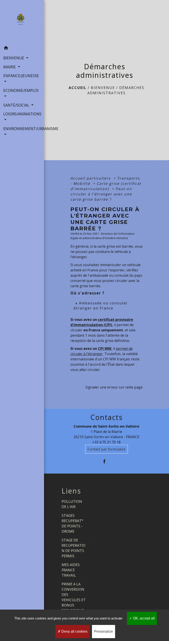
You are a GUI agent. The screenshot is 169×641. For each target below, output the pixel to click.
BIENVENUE (103, 87)
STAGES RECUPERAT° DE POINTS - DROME (72, 523)
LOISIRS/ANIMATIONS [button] (22, 113)
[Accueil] (22, 22)
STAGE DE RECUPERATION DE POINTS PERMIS (73, 548)
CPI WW (104, 348)
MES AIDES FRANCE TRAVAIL (71, 570)
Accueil (77, 87)
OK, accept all (143, 618)
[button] (22, 48)
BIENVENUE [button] (14, 57)
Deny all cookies (74, 631)
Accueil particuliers (91, 178)
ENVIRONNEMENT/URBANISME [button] (22, 128)
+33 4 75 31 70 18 (106, 442)
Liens (71, 491)
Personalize (103, 631)
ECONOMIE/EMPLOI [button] (21, 90)
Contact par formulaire (106, 449)
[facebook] (106, 461)
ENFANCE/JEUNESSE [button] (21, 75)
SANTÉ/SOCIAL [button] (16, 105)
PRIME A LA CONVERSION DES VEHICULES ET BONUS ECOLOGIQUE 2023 (74, 600)
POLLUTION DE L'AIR (72, 504)
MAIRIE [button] (10, 66)
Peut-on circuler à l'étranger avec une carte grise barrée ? (101, 194)
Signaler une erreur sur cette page (114, 387)
